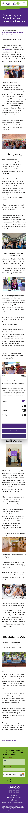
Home (4, 30)
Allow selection (14, 430)
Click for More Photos (9, 741)
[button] (23, 3)
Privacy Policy (5, 809)
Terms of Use (12, 809)
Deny (14, 436)
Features (15, 30)
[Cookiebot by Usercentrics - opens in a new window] (20, 376)
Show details (20, 421)
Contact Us (14, 795)
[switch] (24, 406)
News (9, 30)
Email (7, 766)
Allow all (14, 425)
